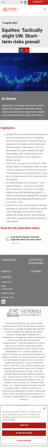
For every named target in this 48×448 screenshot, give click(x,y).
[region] (24, 425)
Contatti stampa (8, 293)
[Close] (44, 408)
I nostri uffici (6, 282)
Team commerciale (6, 287)
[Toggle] (44, 9)
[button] (21, 2)
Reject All (24, 425)
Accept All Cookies (24, 433)
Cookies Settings (24, 441)
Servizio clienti (7, 297)
